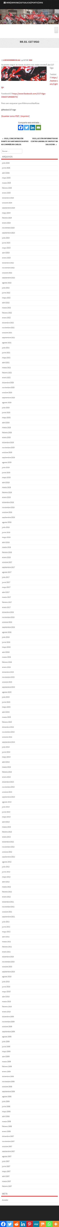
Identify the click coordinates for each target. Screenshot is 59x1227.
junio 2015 (6, 702)
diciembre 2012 (8, 842)
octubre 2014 (7, 737)
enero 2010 (6, 1012)
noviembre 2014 (8, 732)
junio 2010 (6, 987)
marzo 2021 (6, 368)
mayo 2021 (6, 358)
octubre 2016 (7, 622)
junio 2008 (6, 1106)
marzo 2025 (6, 183)
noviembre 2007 (8, 1141)
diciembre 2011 (8, 902)
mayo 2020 (6, 417)
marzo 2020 (6, 427)
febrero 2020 (7, 432)
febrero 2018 (7, 552)
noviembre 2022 (8, 268)
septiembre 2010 (8, 972)
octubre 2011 (7, 912)
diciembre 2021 (8, 323)
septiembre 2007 (8, 1151)
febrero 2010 (7, 1007)
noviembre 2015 (8, 677)
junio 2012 (6, 872)
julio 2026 (6, 163)
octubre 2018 (7, 512)
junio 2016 (6, 642)
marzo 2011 (6, 942)
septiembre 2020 (8, 398)
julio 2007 (6, 1161)
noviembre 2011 (8, 907)
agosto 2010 (6, 977)
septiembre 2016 (8, 627)
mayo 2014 (6, 757)
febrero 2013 (7, 832)
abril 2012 (6, 882)
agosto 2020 (6, 402)
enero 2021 (6, 377)
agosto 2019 (6, 462)
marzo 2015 (6, 717)
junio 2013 (6, 812)
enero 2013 (6, 837)
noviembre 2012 (8, 847)
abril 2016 (6, 652)
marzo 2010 (6, 1001)
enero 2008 (6, 1131)
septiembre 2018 (8, 517)
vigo (30, 60)
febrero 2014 (7, 772)
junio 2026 (6, 168)
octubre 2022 (7, 273)
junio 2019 (6, 472)
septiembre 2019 (8, 457)
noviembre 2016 (8, 617)
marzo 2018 (6, 547)
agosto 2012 (6, 862)
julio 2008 (6, 1101)
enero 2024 (6, 223)
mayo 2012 (6, 877)
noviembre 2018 (8, 507)
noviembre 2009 (8, 1022)
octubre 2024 (7, 203)
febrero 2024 (7, 218)
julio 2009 (6, 1041)
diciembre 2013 (8, 782)
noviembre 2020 (8, 387)
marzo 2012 (6, 887)
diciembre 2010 (8, 957)
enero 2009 (6, 1071)
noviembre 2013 (8, 787)
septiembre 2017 (8, 567)
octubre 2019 (7, 452)
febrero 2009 (7, 1066)
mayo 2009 (6, 1051)
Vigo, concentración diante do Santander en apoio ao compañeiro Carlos (14, 141)
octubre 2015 (7, 682)
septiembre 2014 (8, 742)
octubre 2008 (7, 1086)
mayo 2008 (6, 1111)
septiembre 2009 (8, 1031)
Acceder (5, 1200)
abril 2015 (6, 712)
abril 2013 (6, 822)
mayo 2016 (6, 647)
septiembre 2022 (8, 278)
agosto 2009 (6, 1037)
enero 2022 (6, 318)
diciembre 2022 (8, 263)
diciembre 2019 (8, 442)
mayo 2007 (6, 1171)
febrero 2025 (7, 188)
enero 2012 (6, 897)
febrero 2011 (7, 947)
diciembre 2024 (8, 198)
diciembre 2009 (8, 1016)
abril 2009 (6, 1056)
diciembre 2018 (8, 502)
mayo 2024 (6, 213)
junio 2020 (6, 412)
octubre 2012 (7, 852)
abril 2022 (6, 303)
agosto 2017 (6, 572)
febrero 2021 (7, 373)
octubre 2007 (7, 1146)
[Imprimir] (24, 116)
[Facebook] (20, 127)
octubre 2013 (7, 792)
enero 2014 (6, 777)
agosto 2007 (6, 1156)
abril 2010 (6, 997)
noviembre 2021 (8, 328)
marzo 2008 (6, 1121)
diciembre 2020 (8, 383)
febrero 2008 (7, 1126)
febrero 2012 (7, 892)
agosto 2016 (6, 632)
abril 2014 (6, 762)
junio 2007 (6, 1166)
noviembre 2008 (8, 1081)
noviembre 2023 (8, 228)
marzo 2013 (6, 827)
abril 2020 (6, 423)
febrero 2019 (7, 492)
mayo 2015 (6, 707)
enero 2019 (6, 497)
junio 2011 (6, 927)
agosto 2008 (6, 1096)
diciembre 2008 (8, 1076)
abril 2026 (6, 173)
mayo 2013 (6, 817)
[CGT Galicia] (29, 22)
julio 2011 (6, 922)
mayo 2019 (6, 477)
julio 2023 (6, 238)
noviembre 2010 (8, 962)
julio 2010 (6, 982)
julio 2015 (6, 697)
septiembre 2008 (8, 1091)
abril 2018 (6, 542)
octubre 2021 (7, 333)
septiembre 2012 (8, 857)
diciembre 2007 (8, 1136)
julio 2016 (6, 637)
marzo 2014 (6, 767)
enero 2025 (6, 193)
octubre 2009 (7, 1026)
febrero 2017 (7, 602)
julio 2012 (6, 867)
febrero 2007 (7, 1186)
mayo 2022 (6, 298)
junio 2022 (6, 293)
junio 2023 (6, 243)
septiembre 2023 (8, 233)
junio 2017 (6, 582)
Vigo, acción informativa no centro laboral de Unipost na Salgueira (44, 141)
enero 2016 (6, 667)
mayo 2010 (6, 992)
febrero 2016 (7, 662)
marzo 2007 (6, 1181)
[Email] (38, 127)
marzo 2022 (6, 308)
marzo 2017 (6, 597)
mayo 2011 (6, 932)
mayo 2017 (6, 587)
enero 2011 (6, 952)
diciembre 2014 (8, 727)
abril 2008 (6, 1116)
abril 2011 (6, 937)
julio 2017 (6, 577)
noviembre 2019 (8, 447)
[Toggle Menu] (56, 30)
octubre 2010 (7, 967)
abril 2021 (6, 362)
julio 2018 (6, 527)
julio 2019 (6, 467)
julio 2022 (6, 288)
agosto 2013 (6, 802)
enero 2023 (6, 258)
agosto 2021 (6, 343)
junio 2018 (6, 532)
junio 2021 (6, 353)
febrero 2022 (7, 313)
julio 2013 (6, 807)
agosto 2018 (6, 522)
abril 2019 (6, 482)
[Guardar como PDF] (10, 116)
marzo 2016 (6, 657)
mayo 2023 (6, 248)
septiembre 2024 (8, 208)
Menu (29, 25)
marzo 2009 (6, 1062)
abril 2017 (6, 592)
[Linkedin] (32, 127)
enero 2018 (6, 557)
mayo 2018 (6, 537)
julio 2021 (6, 348)
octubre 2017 (7, 562)
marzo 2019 (6, 487)
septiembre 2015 (8, 687)
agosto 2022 (6, 283)
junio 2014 (6, 752)
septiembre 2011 (8, 917)
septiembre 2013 (8, 797)
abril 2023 (6, 253)
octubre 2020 (7, 392)
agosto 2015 (6, 692)
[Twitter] (26, 127)
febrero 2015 (7, 722)
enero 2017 (6, 607)
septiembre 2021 (8, 338)
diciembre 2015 (8, 672)
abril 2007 (6, 1176)
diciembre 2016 (8, 612)
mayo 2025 (6, 178)
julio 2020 (6, 407)
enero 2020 (6, 437)
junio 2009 (6, 1047)
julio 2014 (6, 747)
